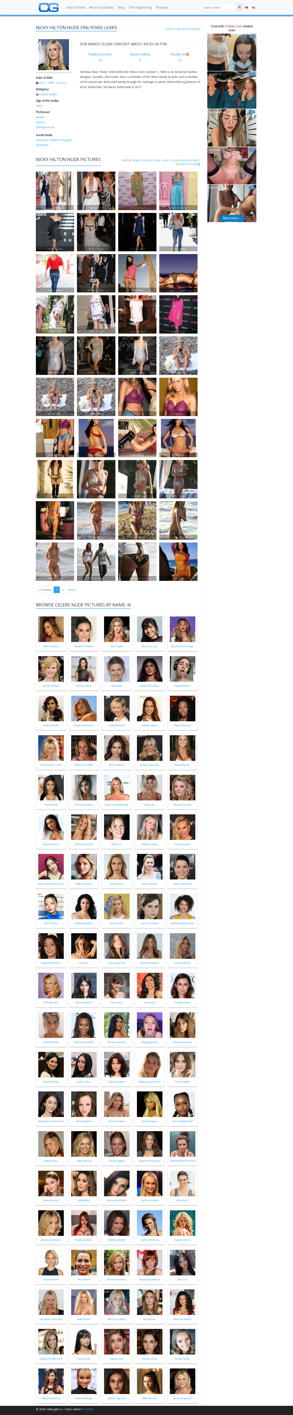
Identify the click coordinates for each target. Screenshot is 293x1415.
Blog (121, 7)
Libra (39, 105)
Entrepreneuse (45, 127)
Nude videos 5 (140, 57)
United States (48, 94)
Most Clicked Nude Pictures (180, 160)
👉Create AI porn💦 (188, 164)
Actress (40, 122)
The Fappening (140, 7)
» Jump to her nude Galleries (182, 29)
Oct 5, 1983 (46, 82)
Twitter (54, 140)
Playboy (162, 7)
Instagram (66, 140)
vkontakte (42, 145)
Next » (72, 590)
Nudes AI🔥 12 (180, 57)
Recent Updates (101, 7)
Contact (88, 1409)
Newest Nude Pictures (146, 160)
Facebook (42, 140)
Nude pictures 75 (100, 57)
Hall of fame (75, 7)
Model (40, 117)
